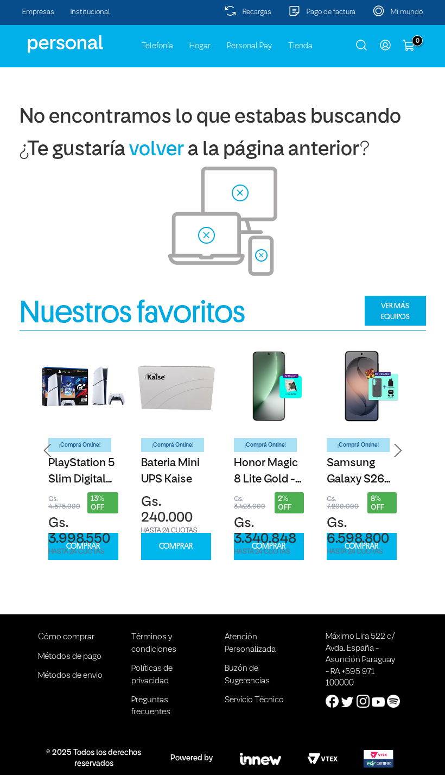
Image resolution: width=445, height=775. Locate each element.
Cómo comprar (66, 637)
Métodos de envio (70, 675)
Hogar (200, 46)
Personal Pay (249, 46)
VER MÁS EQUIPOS (395, 311)
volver (156, 150)
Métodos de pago (69, 656)
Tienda (300, 46)
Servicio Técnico (254, 700)
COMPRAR (83, 546)
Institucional (90, 12)
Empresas (38, 12)
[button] (48, 450)
